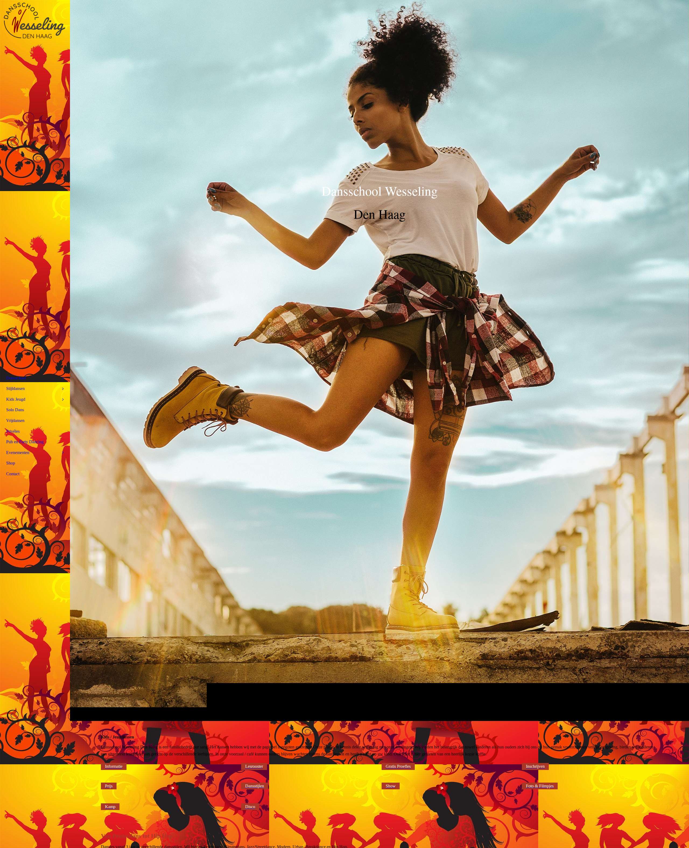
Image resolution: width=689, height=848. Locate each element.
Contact (12, 473)
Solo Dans (15, 409)
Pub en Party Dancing (25, 441)
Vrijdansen (15, 420)
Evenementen (17, 452)
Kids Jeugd (15, 399)
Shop (10, 463)
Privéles (13, 431)
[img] (379, 360)
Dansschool (16, 378)
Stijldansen (15, 388)
